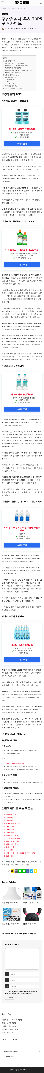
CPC (8, 81)
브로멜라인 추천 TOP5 (10, 924)
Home (3, 8)
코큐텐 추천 (8, 818)
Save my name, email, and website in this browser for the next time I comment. (21, 993)
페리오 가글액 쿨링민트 (13, 72)
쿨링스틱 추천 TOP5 (10, 903)
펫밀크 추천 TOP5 (8, 1032)
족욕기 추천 (8, 856)
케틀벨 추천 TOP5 (29, 924)
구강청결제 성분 (10, 77)
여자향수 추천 (9, 832)
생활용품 (4, 14)
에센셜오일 (10, 79)
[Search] (40, 3)
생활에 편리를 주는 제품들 (12, 88)
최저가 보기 (22, 144)
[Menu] (2, 3)
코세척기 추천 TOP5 (30, 903)
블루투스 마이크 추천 (12, 841)
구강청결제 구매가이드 (11, 75)
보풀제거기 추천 (10, 847)
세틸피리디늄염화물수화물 (14, 763)
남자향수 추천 (9, 829)
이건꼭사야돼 (8, 28)
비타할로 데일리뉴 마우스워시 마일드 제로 (19, 70)
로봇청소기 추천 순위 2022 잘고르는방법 (19, 853)
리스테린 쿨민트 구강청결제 (14, 63)
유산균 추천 (8, 820)
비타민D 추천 (9, 826)
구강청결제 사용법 (11, 86)
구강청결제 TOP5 (9, 61)
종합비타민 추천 (10, 815)
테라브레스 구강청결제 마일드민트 (16, 65)
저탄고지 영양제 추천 (12, 823)
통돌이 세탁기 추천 (11, 835)
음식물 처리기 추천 (11, 844)
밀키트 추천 (8, 850)
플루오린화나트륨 (12, 84)
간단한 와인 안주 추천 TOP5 (12, 1020)
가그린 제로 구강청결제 (13, 68)
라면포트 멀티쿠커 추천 (13, 838)
